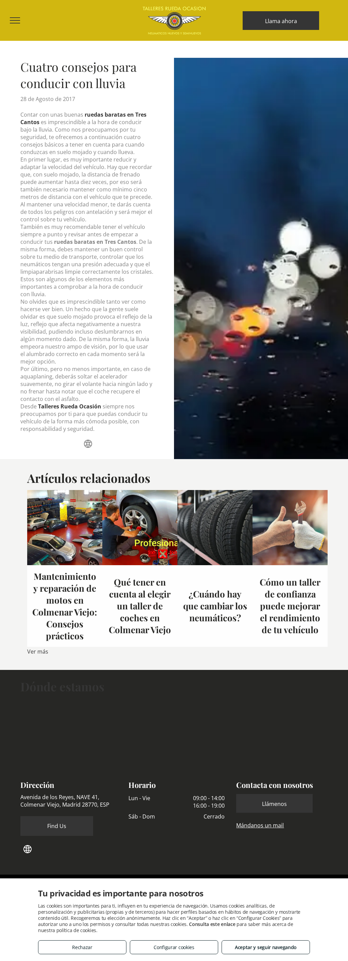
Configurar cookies (174, 947)
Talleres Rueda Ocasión (69, 406)
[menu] (15, 20)
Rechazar (82, 947)
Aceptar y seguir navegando (266, 947)
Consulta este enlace (212, 924)
